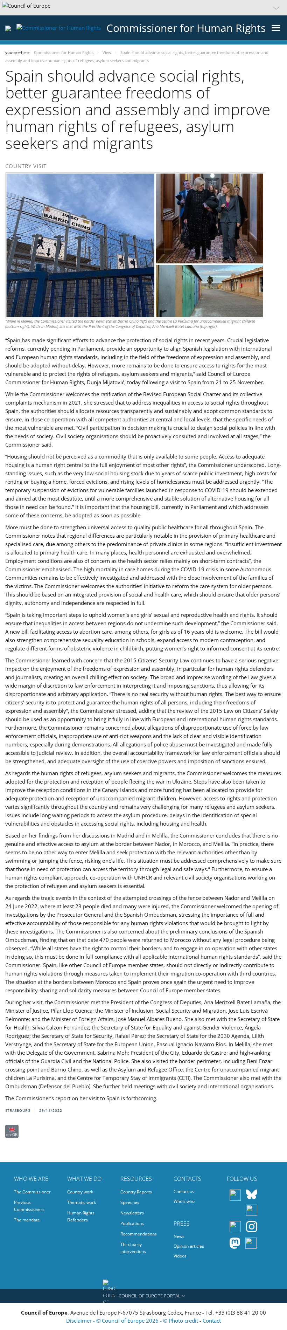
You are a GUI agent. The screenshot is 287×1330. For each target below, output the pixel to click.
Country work (80, 1192)
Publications (132, 1223)
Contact (212, 1320)
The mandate (27, 1220)
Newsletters (132, 1213)
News (179, 1236)
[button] (143, 7)
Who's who (184, 1201)
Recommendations (138, 1234)
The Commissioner (32, 1192)
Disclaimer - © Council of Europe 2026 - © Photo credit (133, 1320)
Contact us (184, 1191)
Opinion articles (189, 1246)
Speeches (129, 1202)
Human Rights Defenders (80, 1216)
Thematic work (81, 1202)
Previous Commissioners (29, 1205)
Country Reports (136, 1192)
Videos (180, 1256)
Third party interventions (133, 1247)
